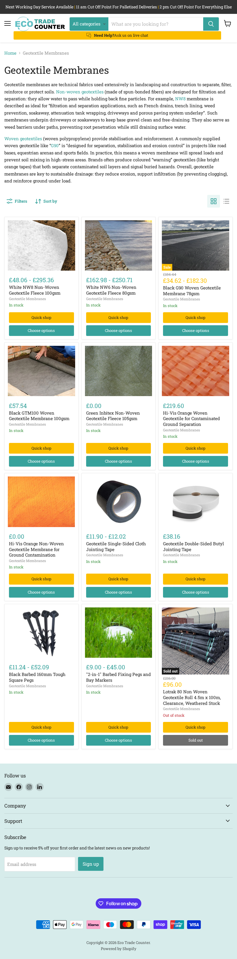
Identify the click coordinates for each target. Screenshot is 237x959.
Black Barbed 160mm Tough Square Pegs (37, 677)
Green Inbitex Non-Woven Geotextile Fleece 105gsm (113, 416)
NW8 (180, 98)
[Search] (211, 24)
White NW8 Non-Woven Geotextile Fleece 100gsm (34, 290)
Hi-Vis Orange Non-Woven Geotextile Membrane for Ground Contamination (36, 549)
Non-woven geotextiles (79, 92)
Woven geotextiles (23, 138)
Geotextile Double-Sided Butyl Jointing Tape (193, 546)
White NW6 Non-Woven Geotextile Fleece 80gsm (111, 290)
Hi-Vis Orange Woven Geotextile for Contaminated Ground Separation (191, 418)
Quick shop (41, 317)
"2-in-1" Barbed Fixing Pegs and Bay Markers (118, 677)
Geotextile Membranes (27, 298)
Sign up (91, 864)
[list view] (226, 201)
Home (10, 53)
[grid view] (213, 201)
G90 (55, 145)
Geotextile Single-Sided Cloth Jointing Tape (116, 546)
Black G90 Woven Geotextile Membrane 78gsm (192, 290)
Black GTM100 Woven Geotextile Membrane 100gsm (39, 416)
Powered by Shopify (118, 948)
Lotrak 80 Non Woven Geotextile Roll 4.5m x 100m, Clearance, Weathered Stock (192, 697)
